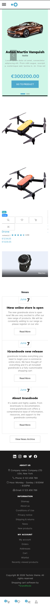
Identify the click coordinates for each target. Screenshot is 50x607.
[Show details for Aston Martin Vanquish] (25, 30)
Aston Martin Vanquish (25, 52)
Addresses (25, 548)
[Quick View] (8, 220)
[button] (28, 93)
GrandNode (25, 585)
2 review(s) (6, 235)
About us (25, 506)
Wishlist (25, 557)
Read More (25, 331)
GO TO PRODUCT (25, 84)
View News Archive (25, 439)
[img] (44, 602)
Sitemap (25, 501)
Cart (25, 553)
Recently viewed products (25, 562)
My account (25, 539)
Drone (6, 231)
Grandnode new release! (25, 351)
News (25, 524)
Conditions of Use (25, 510)
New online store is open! (25, 307)
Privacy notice (25, 515)
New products (25, 528)
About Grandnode (25, 398)
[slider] (20, 235)
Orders (25, 544)
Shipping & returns (25, 519)
